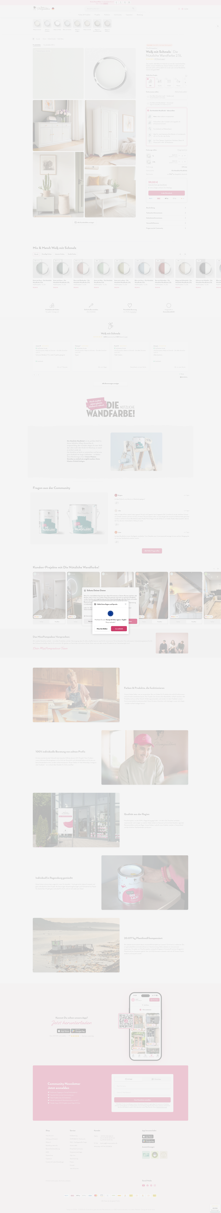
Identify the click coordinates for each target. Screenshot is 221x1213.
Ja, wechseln (119, 629)
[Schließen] (126, 604)
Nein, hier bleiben (102, 629)
